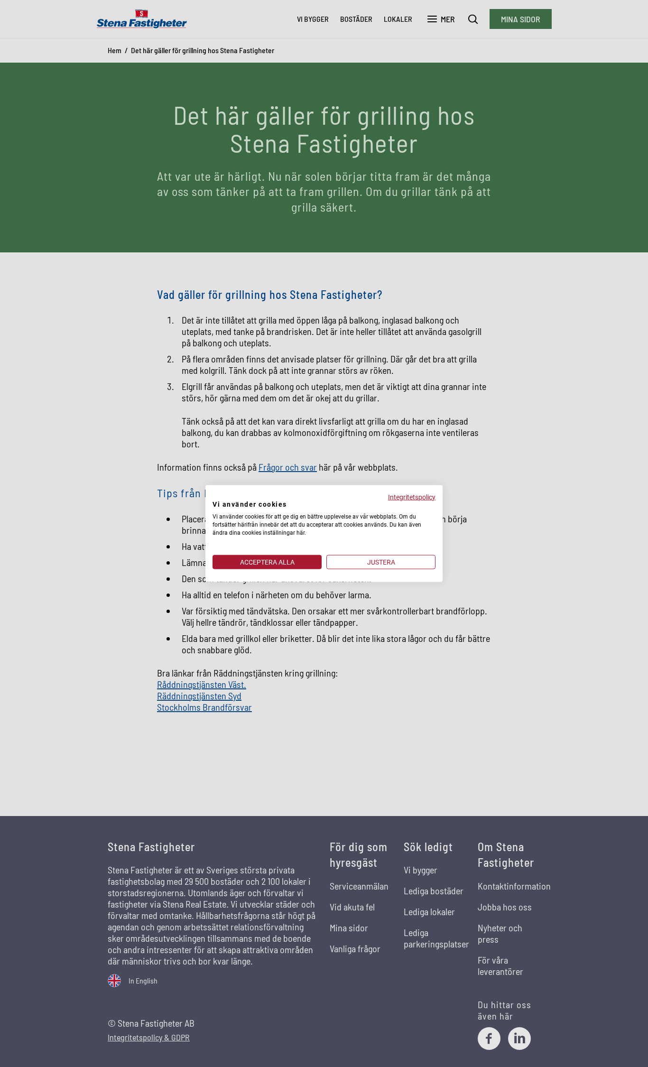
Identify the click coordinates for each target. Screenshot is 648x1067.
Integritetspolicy (411, 497)
